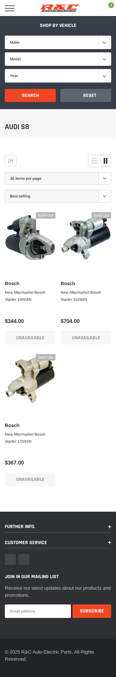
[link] (30, 237)
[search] (25, 8)
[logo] (59, 8)
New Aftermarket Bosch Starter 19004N (25, 296)
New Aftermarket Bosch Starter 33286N (81, 296)
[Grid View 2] (106, 161)
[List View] (94, 161)
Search (30, 95)
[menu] (10, 8)
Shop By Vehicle (58, 25)
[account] (93, 8)
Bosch (12, 283)
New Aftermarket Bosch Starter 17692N (25, 438)
